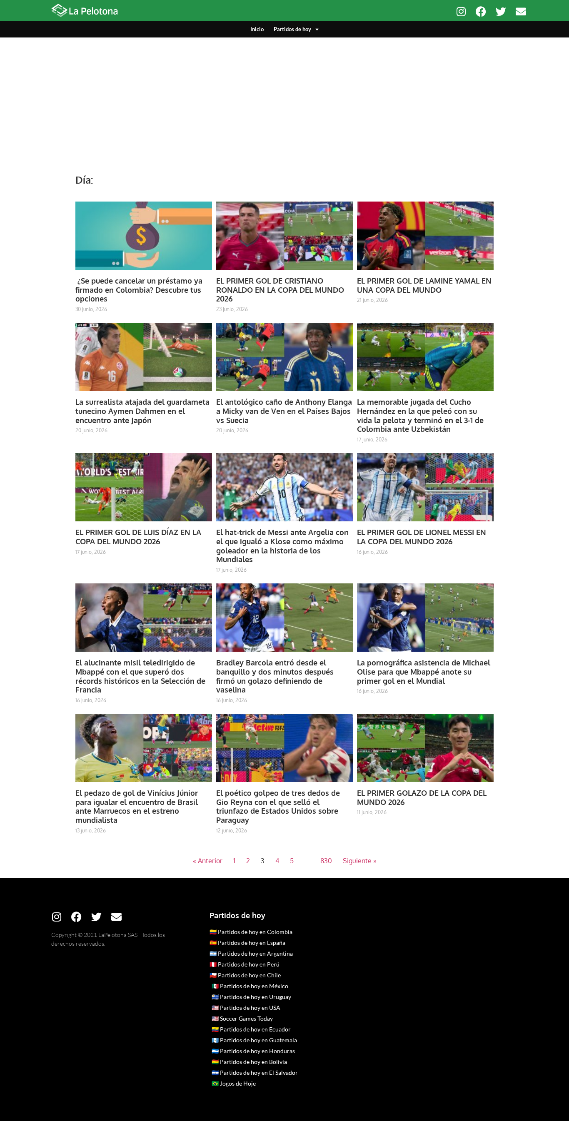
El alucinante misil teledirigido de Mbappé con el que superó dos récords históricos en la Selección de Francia (140, 676)
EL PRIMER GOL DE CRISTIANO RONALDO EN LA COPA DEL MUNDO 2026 (280, 289)
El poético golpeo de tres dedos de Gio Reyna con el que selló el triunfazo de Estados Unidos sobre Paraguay (278, 806)
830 (326, 861)
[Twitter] (501, 11)
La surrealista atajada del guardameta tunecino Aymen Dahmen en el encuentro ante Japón (142, 410)
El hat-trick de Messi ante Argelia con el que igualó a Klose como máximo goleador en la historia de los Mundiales (282, 546)
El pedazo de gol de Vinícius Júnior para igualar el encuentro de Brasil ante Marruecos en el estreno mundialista (136, 806)
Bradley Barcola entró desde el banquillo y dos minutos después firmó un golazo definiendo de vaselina (275, 676)
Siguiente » (360, 861)
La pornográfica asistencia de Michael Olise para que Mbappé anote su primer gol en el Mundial (423, 671)
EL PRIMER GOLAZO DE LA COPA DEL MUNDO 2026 (422, 797)
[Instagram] (461, 11)
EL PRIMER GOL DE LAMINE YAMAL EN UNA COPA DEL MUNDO (424, 285)
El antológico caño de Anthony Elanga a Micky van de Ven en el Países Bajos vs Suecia (284, 410)
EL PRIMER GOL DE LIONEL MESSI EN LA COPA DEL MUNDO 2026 (421, 537)
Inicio (257, 29)
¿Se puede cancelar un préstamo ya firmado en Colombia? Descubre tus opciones (138, 289)
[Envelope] (521, 11)
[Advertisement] (284, 100)
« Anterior (207, 861)
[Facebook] (481, 11)
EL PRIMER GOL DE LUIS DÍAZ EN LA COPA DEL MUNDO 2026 (138, 537)
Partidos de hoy (292, 29)
